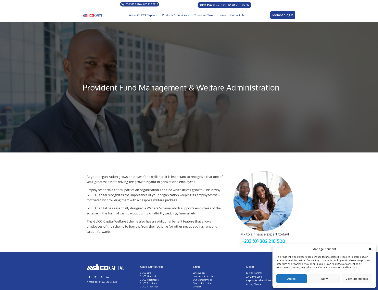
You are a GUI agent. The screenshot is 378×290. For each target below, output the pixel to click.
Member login (282, 15)
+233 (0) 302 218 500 (263, 241)
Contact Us (237, 15)
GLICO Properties (149, 286)
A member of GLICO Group (102, 282)
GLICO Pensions (148, 283)
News (223, 15)
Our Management (202, 279)
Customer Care (203, 15)
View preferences (357, 278)
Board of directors (202, 283)
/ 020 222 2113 (149, 4)
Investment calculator (204, 276)
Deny (324, 278)
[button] (370, 249)
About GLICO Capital (142, 15)
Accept (291, 278)
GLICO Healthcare (149, 279)
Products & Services (174, 15)
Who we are (199, 272)
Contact (197, 286)
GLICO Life (146, 272)
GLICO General (148, 276)
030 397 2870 (133, 4)
